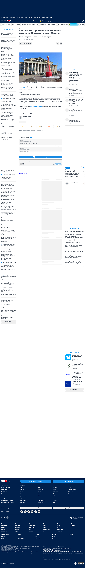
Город (21, 493)
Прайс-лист (4, 489)
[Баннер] (74, 24)
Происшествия (56, 493)
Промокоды (13, 17)
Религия (55, 500)
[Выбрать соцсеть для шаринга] (61, 43)
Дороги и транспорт (25, 496)
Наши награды (4, 493)
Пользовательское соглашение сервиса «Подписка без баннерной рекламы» (58, 559)
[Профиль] (82, 21)
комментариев (26, 43)
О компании (4, 491)
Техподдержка (4, 498)
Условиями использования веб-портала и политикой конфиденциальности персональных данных (62, 551)
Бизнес (22, 489)
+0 (57, 145)
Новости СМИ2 (23, 173)
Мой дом (40, 496)
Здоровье (22, 502)
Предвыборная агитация (7, 500)
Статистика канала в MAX (7, 502)
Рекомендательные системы (48, 557)
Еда (21, 498)
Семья (54, 502)
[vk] (25, 511)
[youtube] (39, 511)
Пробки (42, 20)
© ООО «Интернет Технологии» (7, 563)
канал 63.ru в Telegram (36, 106)
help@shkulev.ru (10, 553)
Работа (54, 496)
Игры (51, 17)
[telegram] (21, 511)
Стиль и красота (72, 489)
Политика (55, 491)
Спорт (69, 487)
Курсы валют (42, 17)
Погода (25, 17)
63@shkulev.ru (15, 552)
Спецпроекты (71, 498)
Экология (70, 493)
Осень (54, 489)
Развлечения (56, 498)
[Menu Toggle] (2, 21)
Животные (23, 500)
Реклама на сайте (5, 487)
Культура (40, 491)
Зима (39, 487)
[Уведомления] (79, 21)
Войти (23, 164)
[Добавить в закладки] (57, 43)
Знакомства (20, 17)
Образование (41, 502)
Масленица (22, 121)
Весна (21, 491)
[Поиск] (76, 21)
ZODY (47, 17)
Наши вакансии (5, 496)
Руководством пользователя (48, 549)
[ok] (28, 511)
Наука (39, 498)
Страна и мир (71, 491)
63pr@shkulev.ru (61, 546)
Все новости (8, 29)
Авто (21, 487)
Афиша (30, 17)
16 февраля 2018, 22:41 (23, 39)
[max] (32, 511)
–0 (60, 145)
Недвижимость (5, 17)
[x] (35, 511)
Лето (39, 493)
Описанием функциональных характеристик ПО (52, 550)
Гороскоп (35, 17)
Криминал (40, 489)
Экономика (70, 496)
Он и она (55, 487)
